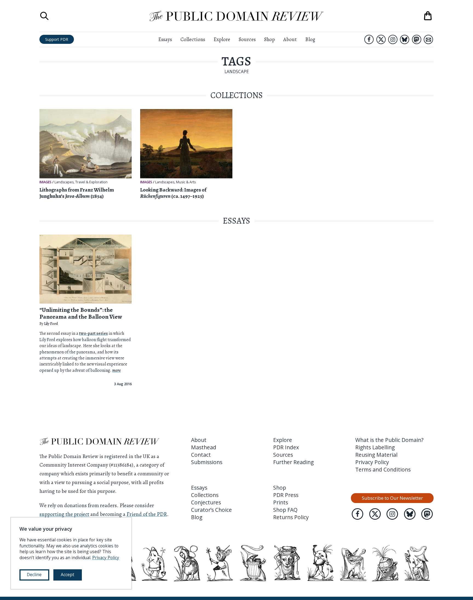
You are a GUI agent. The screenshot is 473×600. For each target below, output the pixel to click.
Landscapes (64, 182)
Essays (165, 39)
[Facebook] (369, 39)
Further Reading (293, 462)
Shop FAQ (285, 509)
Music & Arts (186, 182)
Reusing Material (376, 454)
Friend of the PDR (146, 514)
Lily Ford (51, 323)
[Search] (44, 16)
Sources (247, 39)
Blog (310, 39)
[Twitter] (381, 39)
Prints (280, 502)
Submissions (206, 462)
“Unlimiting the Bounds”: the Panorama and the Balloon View (80, 313)
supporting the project (64, 514)
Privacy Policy (372, 462)
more (116, 370)
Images (45, 182)
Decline (34, 575)
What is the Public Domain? (389, 440)
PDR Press (285, 495)
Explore (222, 39)
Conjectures (206, 502)
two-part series (93, 333)
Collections (192, 39)
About (290, 39)
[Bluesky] (404, 39)
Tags (236, 61)
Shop (269, 39)
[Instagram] (392, 39)
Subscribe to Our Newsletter (392, 498)
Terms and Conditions (383, 469)
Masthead (203, 447)
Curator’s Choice (211, 509)
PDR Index (286, 447)
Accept (67, 575)
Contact (201, 454)
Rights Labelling (375, 447)
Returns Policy (291, 517)
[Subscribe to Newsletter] (428, 39)
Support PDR (56, 39)
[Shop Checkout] (428, 16)
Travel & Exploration (91, 182)
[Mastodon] (416, 39)
